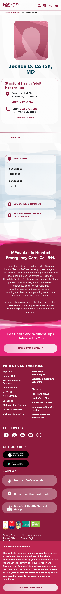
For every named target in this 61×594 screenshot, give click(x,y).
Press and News (40, 393)
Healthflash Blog (40, 398)
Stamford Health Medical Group (30, 508)
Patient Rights (28, 538)
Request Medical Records (12, 381)
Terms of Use (9, 538)
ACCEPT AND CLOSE (30, 587)
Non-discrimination (31, 535)
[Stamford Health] (11, 5)
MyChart (7, 371)
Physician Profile (30, 13)
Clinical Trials (10, 396)
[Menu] (56, 5)
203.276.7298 (29, 109)
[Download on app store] (16, 454)
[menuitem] (39, 5)
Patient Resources (12, 409)
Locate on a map (23, 101)
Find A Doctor (13, 13)
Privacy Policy (10, 535)
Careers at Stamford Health (32, 494)
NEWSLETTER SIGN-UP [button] (30, 348)
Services (7, 391)
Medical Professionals (29, 480)
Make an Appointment (15, 405)
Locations (8, 400)
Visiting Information (13, 414)
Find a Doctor (10, 387)
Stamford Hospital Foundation (41, 416)
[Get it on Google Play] (16, 463)
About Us (37, 389)
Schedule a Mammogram (39, 373)
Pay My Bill (9, 375)
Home (3, 13)
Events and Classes (42, 402)
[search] (50, 6)
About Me (15, 137)
